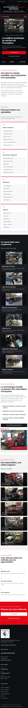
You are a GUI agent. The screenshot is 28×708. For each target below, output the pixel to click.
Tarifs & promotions (5, 693)
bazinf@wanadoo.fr (5, 673)
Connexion (25, 1)
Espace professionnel (18, 706)
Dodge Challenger (7, 221)
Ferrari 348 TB (6, 188)
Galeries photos (4, 691)
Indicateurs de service (7, 161)
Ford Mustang (6, 218)
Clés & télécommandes (8, 166)
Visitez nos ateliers (5, 687)
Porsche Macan (6, 199)
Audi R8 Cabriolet (7, 194)
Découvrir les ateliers (14, 56)
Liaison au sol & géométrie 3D (9, 142)
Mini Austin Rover (7, 213)
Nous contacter (14, 52)
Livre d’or (3, 696)
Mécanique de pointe (7, 131)
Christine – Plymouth (7, 224)
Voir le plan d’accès (7, 660)
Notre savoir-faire (5, 689)
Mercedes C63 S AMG (8, 197)
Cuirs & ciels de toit (7, 145)
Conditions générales (4, 706)
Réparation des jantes (7, 139)
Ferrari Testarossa (7, 185)
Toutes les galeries (7, 469)
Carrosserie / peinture (7, 133)
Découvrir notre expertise (14, 425)
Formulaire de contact (14, 618)
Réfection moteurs (7, 136)
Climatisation (6, 164)
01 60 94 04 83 (19, 1)
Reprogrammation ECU (8, 158)
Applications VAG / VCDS (8, 172)
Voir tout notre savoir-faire (9, 248)
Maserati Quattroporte (8, 191)
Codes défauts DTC (7, 169)
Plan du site (11, 706)
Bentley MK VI (6, 227)
